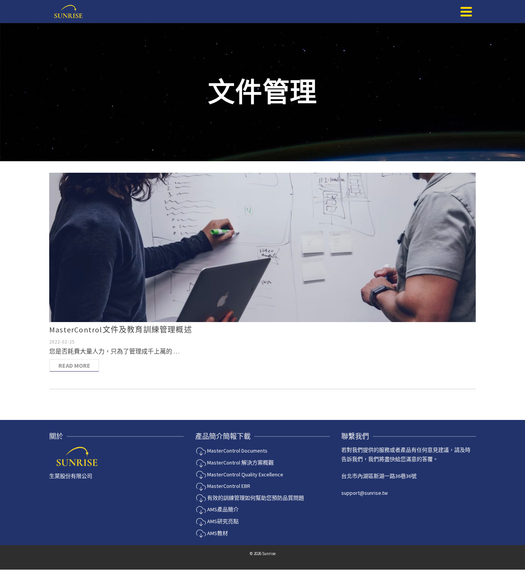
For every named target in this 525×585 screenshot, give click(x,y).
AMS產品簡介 (222, 509)
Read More (74, 365)
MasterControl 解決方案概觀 (240, 462)
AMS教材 (217, 533)
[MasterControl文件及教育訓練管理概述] (262, 247)
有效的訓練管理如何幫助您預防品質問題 (255, 497)
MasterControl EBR (228, 486)
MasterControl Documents (236, 450)
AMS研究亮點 (222, 521)
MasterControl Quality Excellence (244, 474)
